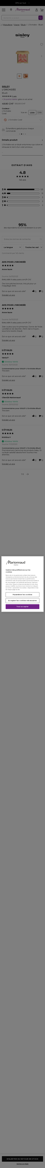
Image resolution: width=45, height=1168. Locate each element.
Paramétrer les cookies (22, 594)
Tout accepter (22, 606)
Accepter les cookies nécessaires (22, 600)
